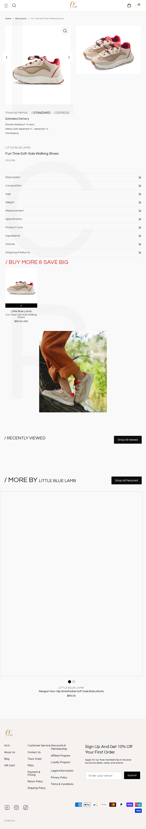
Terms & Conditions (62, 783)
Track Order (35, 758)
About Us (9, 752)
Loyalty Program (60, 762)
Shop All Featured (126, 480)
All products (21, 18)
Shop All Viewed (128, 439)
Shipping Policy (37, 787)
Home (8, 18)
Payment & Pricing (34, 773)
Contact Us (34, 752)
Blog (6, 758)
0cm (13, 821)
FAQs (31, 765)
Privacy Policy (59, 777)
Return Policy (35, 781)
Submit (132, 775)
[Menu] (6, 5)
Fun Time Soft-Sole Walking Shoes (47, 18)
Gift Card (9, 765)
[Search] (14, 5)
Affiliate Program (60, 755)
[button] (73, 177)
